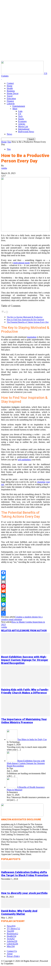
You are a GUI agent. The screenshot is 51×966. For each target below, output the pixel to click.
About (9, 953)
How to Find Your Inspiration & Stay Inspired (25, 319)
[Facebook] (25, 572)
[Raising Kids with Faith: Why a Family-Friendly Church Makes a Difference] (25, 686)
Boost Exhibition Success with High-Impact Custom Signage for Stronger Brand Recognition (24, 660)
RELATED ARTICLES (12, 630)
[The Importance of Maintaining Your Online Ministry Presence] (25, 715)
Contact (10, 83)
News (9, 134)
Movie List (23, 126)
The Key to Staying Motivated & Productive (24, 317)
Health (10, 88)
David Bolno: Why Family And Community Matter (19, 912)
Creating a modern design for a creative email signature (21, 618)
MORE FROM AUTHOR (35, 630)
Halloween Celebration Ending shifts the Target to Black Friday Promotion (24, 874)
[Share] (25, 613)
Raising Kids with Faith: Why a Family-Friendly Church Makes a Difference (25, 691)
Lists (20, 111)
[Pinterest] (25, 586)
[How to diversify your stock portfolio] (25, 889)
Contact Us (12, 951)
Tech (20, 116)
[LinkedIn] (25, 595)
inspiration (31, 337)
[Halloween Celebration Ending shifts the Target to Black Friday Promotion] (25, 868)
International (23, 129)
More (14, 108)
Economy (22, 121)
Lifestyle (11, 103)
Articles (21, 124)
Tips (9, 142)
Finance (10, 101)
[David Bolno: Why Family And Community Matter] (25, 907)
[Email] (25, 582)
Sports (21, 119)
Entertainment (18, 106)
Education (11, 98)
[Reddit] (25, 591)
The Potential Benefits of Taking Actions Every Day (28, 322)
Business (11, 91)
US (19, 114)
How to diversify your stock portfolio (24, 893)
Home (9, 86)
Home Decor (12, 93)
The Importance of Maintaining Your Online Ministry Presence (24, 721)
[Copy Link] (25, 609)
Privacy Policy (13, 956)
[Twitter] (25, 577)
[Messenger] (25, 604)
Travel (9, 96)
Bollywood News (26, 131)
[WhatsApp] (25, 600)
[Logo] (1, 78)
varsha (4, 168)
